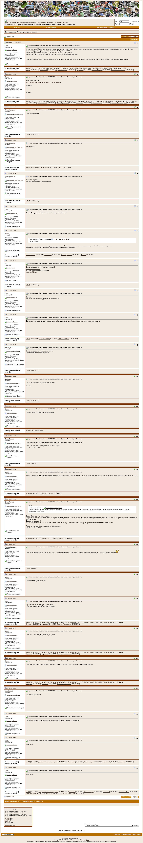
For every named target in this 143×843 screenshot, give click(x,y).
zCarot (87, 840)
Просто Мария (97, 70)
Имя (116, 21)
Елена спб (43, 70)
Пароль (117, 24)
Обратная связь (126, 834)
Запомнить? (135, 21)
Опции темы (134, 39)
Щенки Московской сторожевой (44, 22)
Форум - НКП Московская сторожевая (23, 22)
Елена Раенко (9, 439)
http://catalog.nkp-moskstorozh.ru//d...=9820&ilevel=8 (43, 82)
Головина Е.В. (83, 101)
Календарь (117, 834)
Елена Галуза (118, 101)
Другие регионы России (61, 22)
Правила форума (10, 825)
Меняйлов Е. (9, 347)
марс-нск (80, 70)
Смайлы (7, 819)
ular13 (51, 68)
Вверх (139, 834)
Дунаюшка (95, 68)
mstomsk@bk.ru (31, 272)
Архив (134, 834)
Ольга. (7, 45)
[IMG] (6, 821)
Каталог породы (51, 27)
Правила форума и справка (105, 27)
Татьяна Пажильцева (118, 70)
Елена (110, 68)
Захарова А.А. (42, 103)
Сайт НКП (17, 27)
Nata (27, 68)
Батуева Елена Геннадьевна (72, 68)
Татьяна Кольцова (10, 547)
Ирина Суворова (61, 70)
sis (39, 68)
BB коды (7, 818)
